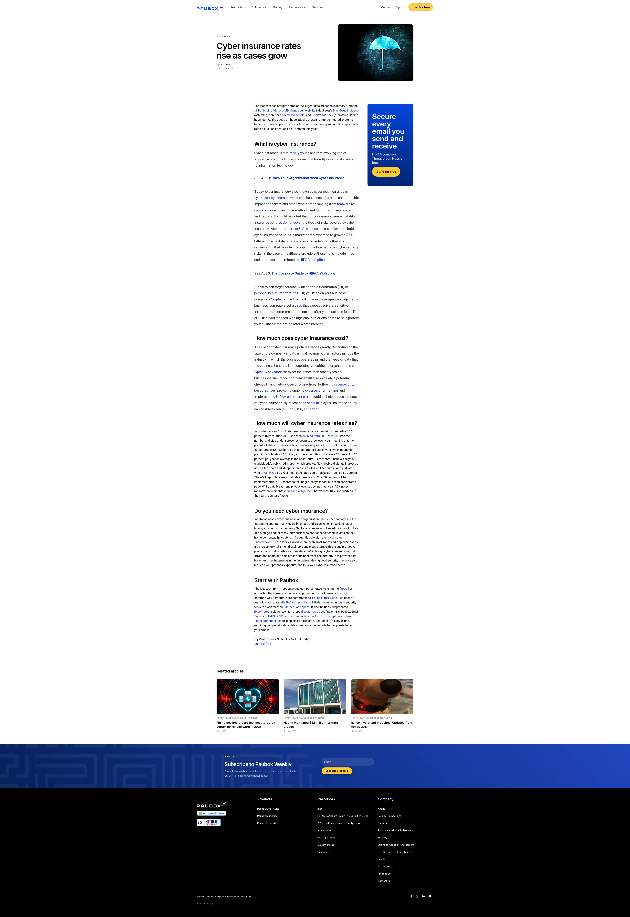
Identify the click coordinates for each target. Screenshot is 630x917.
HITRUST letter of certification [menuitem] (395, 852)
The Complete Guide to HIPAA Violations (304, 273)
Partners (318, 7)
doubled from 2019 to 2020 (320, 436)
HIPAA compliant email (294, 397)
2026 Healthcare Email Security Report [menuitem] (339, 823)
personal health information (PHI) (279, 293)
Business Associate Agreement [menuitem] (396, 844)
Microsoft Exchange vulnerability (294, 110)
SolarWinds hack (322, 115)
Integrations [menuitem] (324, 830)
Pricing (277, 7)
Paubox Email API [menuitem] (267, 823)
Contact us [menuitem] (384, 880)
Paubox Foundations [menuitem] (389, 816)
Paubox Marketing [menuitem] (267, 816)
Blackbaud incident (345, 110)
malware (343, 204)
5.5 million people (293, 115)
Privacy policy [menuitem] (244, 896)
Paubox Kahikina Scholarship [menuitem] (394, 830)
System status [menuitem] (325, 844)
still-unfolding (263, 110)
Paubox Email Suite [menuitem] (268, 808)
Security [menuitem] (382, 837)
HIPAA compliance (314, 260)
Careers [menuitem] (382, 823)
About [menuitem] (381, 808)
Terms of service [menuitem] (205, 896)
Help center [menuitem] (324, 852)
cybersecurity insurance (272, 198)
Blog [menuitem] (320, 808)
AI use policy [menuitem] (385, 866)
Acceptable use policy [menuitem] (225, 896)
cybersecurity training (321, 390)
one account (310, 403)
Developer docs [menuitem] (326, 837)
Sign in (400, 7)
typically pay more (268, 372)
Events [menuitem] (382, 859)
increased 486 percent (299, 491)
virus (298, 305)
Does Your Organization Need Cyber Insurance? (309, 178)
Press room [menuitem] (384, 873)
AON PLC (268, 472)
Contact (386, 7)
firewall (344, 588)
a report (291, 463)
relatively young (297, 153)
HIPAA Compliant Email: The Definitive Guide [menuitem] (342, 816)
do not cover (292, 222)
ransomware (263, 210)
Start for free (421, 7)
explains (279, 299)
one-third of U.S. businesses (302, 229)
